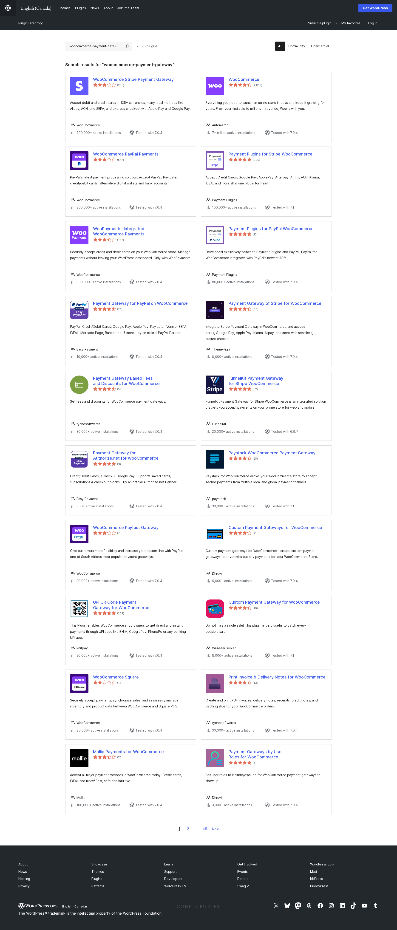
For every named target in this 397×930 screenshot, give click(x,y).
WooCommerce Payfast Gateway (126, 527)
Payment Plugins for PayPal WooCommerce (271, 228)
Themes (97, 871)
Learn (168, 864)
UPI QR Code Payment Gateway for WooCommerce (121, 605)
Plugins (96, 879)
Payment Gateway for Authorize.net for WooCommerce (126, 455)
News (22, 871)
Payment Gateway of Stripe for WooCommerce (275, 303)
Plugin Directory (30, 23)
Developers (173, 879)
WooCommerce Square (116, 677)
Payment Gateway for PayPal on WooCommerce (140, 303)
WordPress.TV (175, 886)
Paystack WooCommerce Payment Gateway (272, 452)
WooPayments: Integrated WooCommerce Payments (119, 231)
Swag (243, 886)
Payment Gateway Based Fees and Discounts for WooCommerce (126, 381)
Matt (313, 871)
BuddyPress (319, 886)
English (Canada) (74, 906)
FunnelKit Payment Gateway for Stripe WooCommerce (256, 381)
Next (215, 829)
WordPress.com (322, 864)
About (23, 864)
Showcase (99, 864)
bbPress (316, 879)
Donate (243, 879)
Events (242, 871)
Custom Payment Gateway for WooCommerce (274, 602)
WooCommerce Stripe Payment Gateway (133, 79)
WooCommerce (244, 79)
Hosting (24, 879)
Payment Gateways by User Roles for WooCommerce (256, 754)
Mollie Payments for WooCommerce (128, 751)
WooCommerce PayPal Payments (126, 154)
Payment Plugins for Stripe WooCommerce (270, 154)
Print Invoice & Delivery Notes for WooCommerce (277, 677)
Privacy (24, 886)
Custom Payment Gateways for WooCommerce (275, 527)
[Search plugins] (127, 46)
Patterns (97, 886)
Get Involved (247, 864)
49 (204, 828)
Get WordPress (375, 8)
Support (170, 871)
